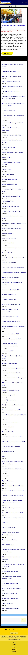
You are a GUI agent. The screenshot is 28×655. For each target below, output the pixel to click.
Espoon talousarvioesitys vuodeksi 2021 (12, 513)
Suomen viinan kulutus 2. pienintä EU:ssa (12, 152)
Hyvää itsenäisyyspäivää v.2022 (10, 316)
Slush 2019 (5, 522)
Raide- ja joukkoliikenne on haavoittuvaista (13, 267)
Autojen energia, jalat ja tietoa (9, 540)
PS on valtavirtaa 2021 (8, 432)
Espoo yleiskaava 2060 (8, 174)
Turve (3, 456)
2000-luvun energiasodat (8, 395)
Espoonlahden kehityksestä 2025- (11, 71)
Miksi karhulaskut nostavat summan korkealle (14, 223)
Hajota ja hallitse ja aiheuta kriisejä (11, 446)
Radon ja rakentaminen (8, 243)
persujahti (3, 31)
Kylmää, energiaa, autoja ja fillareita (11, 508)
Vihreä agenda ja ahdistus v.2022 (10, 334)
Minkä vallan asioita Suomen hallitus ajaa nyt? (13, 378)
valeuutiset (9, 31)
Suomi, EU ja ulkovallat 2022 (9, 363)
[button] (14, 633)
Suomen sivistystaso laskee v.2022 (11, 321)
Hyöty (14, 651)
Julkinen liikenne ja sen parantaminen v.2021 (13, 442)
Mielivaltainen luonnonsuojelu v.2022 (11, 339)
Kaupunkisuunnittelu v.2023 (9, 294)
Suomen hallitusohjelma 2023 (9, 184)
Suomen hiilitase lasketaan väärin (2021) (12, 86)
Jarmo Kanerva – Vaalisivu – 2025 (11, 81)
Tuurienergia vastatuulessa (9, 238)
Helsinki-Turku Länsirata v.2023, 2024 (11, 135)
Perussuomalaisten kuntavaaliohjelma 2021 (13, 491)
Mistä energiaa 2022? (7, 351)
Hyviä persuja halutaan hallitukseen (11, 304)
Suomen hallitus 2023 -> (8, 253)
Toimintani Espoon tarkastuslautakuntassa (13, 486)
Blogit (14, 647)
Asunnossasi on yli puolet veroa (10, 571)
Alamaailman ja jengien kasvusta (10, 206)
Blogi (9, 30)
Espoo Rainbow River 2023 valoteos (11, 290)
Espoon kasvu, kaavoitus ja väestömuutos (13, 495)
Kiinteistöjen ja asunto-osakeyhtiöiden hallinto (14, 258)
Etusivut (14, 642)
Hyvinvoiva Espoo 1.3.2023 (9, 262)
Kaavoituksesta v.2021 (8, 451)
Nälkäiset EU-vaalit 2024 (8, 147)
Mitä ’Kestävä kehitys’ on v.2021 (10, 422)
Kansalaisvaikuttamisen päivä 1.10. (11, 211)
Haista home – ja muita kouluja (10, 583)
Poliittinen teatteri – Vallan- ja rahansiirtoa (13, 517)
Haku (23, 620)
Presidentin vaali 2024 (8, 201)
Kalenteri (14, 649)
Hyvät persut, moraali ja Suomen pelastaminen (14, 272)
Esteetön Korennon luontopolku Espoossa (13, 248)
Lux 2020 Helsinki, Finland (8, 527)
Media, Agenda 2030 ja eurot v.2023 (11, 228)
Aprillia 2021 (5, 476)
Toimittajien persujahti (8, 233)
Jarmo (14, 644)
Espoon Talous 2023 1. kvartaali (10, 277)
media (22, 30)
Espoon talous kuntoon (8, 481)
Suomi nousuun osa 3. (7, 603)
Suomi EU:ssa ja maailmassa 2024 (11, 196)
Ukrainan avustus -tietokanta (9, 179)
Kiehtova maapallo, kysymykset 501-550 (12, 123)
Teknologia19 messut (7, 544)
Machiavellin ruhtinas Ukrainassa (10, 390)
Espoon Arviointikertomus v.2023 (10, 91)
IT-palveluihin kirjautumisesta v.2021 (11, 410)
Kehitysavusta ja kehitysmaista (10, 598)
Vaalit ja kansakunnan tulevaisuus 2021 (12, 437)
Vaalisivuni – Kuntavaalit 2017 (10, 593)
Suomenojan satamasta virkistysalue (11, 373)
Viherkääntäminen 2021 (8, 427)
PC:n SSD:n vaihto (6, 169)
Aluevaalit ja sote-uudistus (9, 400)
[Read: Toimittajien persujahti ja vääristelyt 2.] (11, 15)
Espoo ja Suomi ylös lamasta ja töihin (11, 76)
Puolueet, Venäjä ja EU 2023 (9, 299)
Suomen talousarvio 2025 (8, 110)
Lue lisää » (7, 53)
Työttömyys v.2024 (7, 157)
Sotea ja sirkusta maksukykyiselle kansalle (13, 405)
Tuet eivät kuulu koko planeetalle (10, 608)
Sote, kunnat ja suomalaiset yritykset (11, 588)
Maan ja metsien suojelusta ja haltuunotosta (13, 368)
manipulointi (18, 30)
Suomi (12, 30)
